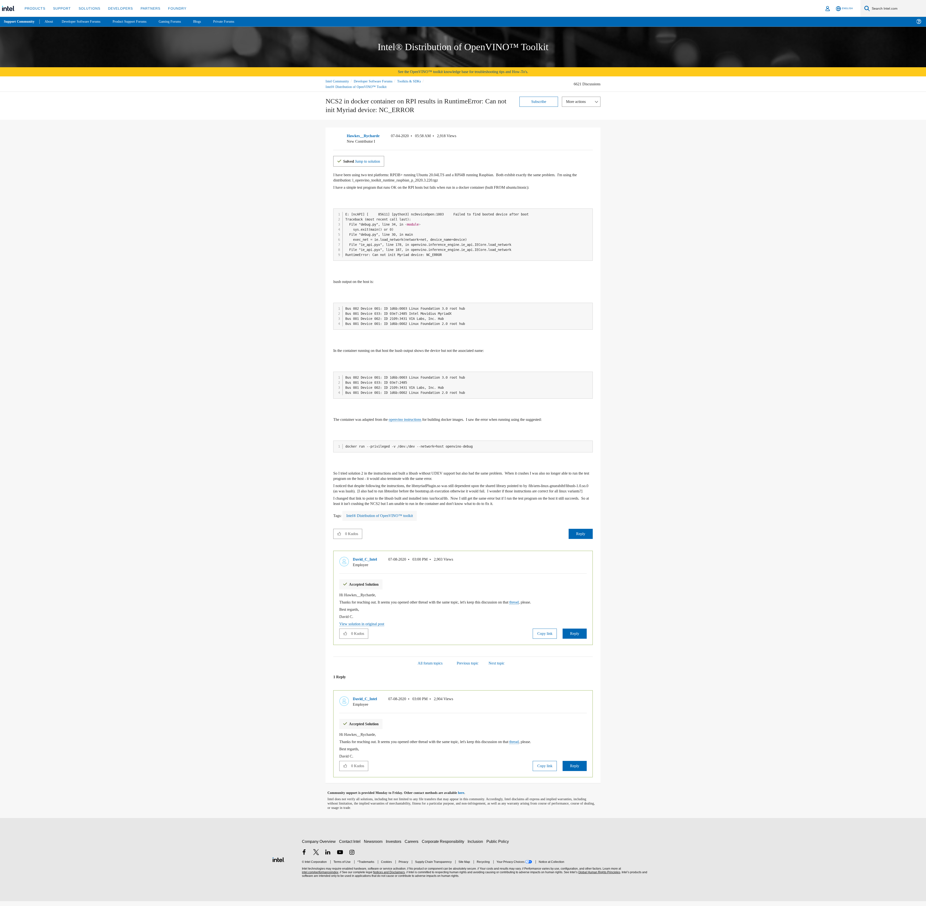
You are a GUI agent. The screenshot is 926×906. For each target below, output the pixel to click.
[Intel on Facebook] (304, 857)
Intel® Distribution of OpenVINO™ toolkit (381, 520)
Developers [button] (117, 8)
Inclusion (476, 846)
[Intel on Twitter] (316, 857)
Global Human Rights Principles (598, 877)
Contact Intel (350, 846)
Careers (412, 846)
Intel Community (338, 81)
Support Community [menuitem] (19, 21)
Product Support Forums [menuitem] (136, 21)
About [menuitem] (50, 21)
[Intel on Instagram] (352, 857)
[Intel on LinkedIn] (328, 857)
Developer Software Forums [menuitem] (84, 21)
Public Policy (498, 846)
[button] (591, 137)
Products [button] (34, 8)
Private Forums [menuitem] (234, 21)
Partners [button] (145, 8)
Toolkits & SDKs (415, 81)
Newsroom (374, 846)
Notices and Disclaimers (388, 877)
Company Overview (319, 846)
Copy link (545, 638)
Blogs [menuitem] (206, 21)
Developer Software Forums (377, 81)
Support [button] (60, 8)
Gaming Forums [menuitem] (179, 21)
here (465, 797)
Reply (581, 539)
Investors (394, 846)
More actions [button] (577, 101)
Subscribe (539, 101)
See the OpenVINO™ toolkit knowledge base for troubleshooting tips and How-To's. (463, 71)
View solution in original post (364, 628)
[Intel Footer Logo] (278, 863)
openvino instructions (416, 419)
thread (540, 607)
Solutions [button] (87, 8)
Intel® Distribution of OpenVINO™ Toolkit (356, 86)
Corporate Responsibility (443, 846)
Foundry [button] (171, 8)
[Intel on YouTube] (340, 857)
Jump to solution (364, 161)
